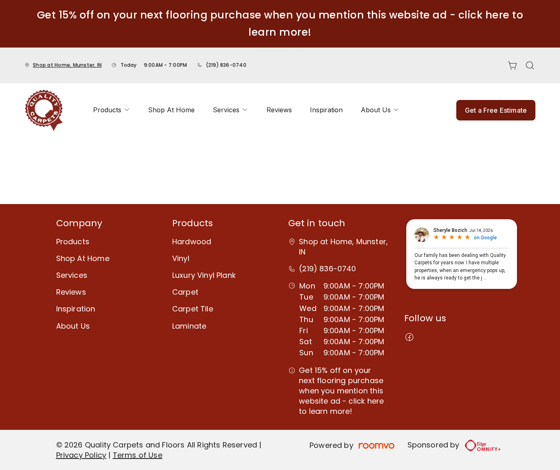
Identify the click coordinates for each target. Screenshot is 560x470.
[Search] (530, 65)
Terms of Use (137, 455)
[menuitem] (111, 110)
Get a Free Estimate (496, 110)
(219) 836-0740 (226, 64)
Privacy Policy (81, 455)
